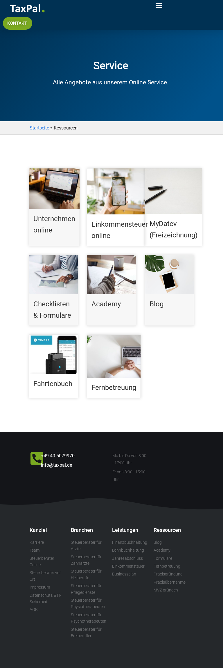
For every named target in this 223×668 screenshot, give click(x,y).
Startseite (39, 128)
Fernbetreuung (113, 387)
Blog (156, 304)
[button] (159, 5)
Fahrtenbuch (52, 384)
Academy (106, 304)
